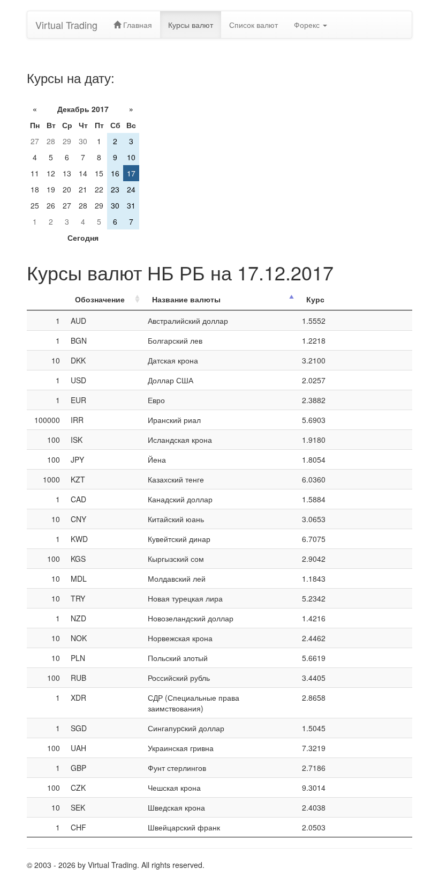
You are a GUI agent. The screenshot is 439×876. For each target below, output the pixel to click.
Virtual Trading (66, 25)
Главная (136, 24)
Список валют (253, 24)
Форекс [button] (308, 24)
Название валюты (186, 299)
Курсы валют (190, 24)
